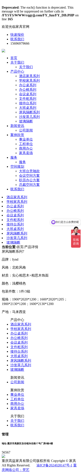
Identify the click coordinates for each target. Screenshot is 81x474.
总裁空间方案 (29, 184)
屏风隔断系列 (29, 112)
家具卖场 (26, 153)
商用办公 (26, 148)
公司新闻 (26, 130)
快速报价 (17, 34)
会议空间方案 (29, 175)
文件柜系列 (27, 98)
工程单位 (26, 144)
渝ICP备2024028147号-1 (54, 465)
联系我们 (17, 39)
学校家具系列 (29, 80)
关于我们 (17, 62)
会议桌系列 (27, 94)
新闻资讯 (17, 126)
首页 (13, 58)
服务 (13, 157)
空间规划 (17, 166)
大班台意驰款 (29, 171)
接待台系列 (27, 103)
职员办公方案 (29, 180)
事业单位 (26, 139)
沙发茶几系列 (29, 117)
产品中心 (17, 71)
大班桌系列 (27, 108)
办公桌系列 (27, 85)
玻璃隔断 (26, 121)
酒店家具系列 (29, 76)
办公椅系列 (27, 89)
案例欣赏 (17, 135)
